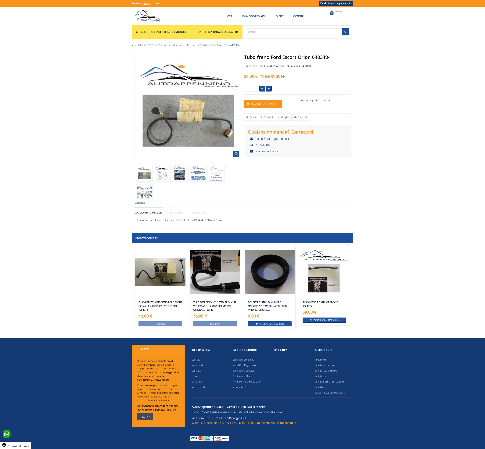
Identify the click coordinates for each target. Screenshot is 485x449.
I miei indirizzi (322, 376)
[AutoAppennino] (149, 16)
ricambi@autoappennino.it (271, 139)
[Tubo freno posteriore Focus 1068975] (324, 272)
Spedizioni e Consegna (244, 370)
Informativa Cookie (242, 387)
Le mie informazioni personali (330, 381)
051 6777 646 (203, 423)
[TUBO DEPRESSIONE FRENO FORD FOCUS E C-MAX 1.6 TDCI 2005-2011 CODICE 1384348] (160, 272)
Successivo (140, 202)
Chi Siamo (197, 381)
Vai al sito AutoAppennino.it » (336, 3)
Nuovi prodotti (199, 365)
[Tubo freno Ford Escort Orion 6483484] (144, 173)
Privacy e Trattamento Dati (246, 381)
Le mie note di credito (326, 370)
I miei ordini (321, 359)
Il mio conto (324, 350)
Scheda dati (177, 212)
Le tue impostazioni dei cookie (330, 392)
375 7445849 (262, 145)
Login (147, 3)
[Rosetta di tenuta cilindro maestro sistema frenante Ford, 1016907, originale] (270, 272)
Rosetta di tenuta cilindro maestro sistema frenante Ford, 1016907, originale (267, 306)
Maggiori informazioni (149, 212)
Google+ (285, 117)
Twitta (252, 117)
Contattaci (197, 370)
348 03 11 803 (245, 423)
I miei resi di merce (325, 365)
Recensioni (198, 212)
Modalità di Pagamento (244, 365)
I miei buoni (321, 387)
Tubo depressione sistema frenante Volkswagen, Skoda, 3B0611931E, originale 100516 (214, 306)
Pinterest (302, 117)
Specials (196, 359)
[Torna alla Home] (132, 45)
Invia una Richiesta (265, 151)
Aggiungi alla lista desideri (318, 100)
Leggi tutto (145, 416)
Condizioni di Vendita (243, 359)
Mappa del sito (199, 387)
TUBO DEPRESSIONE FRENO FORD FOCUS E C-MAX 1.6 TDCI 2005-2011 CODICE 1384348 (160, 306)
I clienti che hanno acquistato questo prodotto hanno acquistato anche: (141, 162)
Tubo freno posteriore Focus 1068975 (320, 304)
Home (195, 376)
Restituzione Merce (242, 376)
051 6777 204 (222, 423)
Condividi (268, 117)
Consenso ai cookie (15, 446)
